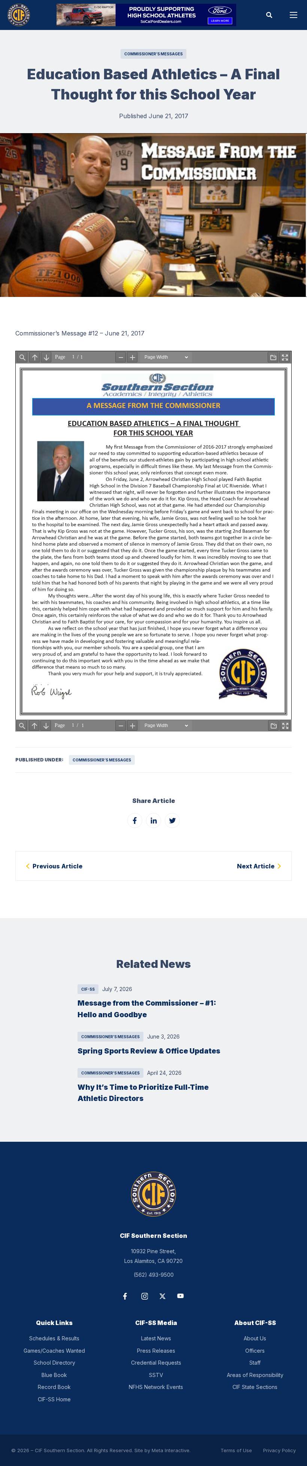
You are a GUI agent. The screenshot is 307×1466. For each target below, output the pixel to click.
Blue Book (54, 1375)
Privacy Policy (279, 1450)
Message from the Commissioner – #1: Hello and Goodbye (146, 1009)
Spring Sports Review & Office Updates (148, 1051)
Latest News (156, 1338)
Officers (255, 1350)
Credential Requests (156, 1362)
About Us (255, 1338)
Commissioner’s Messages (153, 54)
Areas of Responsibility (255, 1375)
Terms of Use (236, 1450)
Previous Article (57, 866)
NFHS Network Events (156, 1387)
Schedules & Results (54, 1338)
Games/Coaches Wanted (54, 1350)
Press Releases (156, 1350)
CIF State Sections (254, 1387)
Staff (255, 1362)
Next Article (255, 866)
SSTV (156, 1375)
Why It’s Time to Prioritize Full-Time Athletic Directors (143, 1093)
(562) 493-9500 (154, 1275)
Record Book (54, 1387)
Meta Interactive (170, 1450)
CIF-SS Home (54, 1399)
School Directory (54, 1362)
